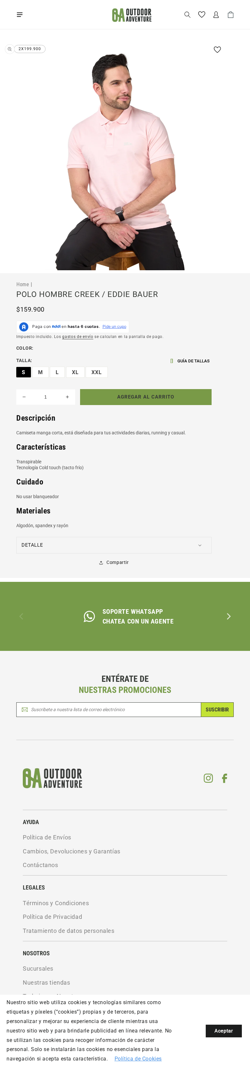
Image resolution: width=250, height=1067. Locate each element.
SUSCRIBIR (217, 710)
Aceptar (224, 1031)
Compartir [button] (117, 562)
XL (75, 372)
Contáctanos (40, 865)
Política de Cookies (138, 1059)
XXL (96, 372)
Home (22, 284)
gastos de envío (77, 336)
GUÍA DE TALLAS (193, 360)
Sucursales (38, 968)
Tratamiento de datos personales (69, 930)
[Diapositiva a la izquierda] (22, 616)
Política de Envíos (47, 837)
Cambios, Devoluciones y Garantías (71, 851)
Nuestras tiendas (46, 982)
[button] (19, 14)
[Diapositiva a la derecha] (228, 616)
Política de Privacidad (52, 916)
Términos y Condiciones (56, 903)
